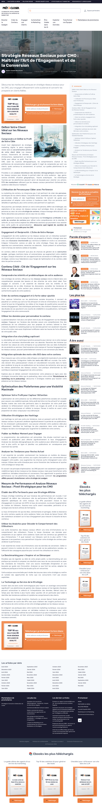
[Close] (87, 390)
